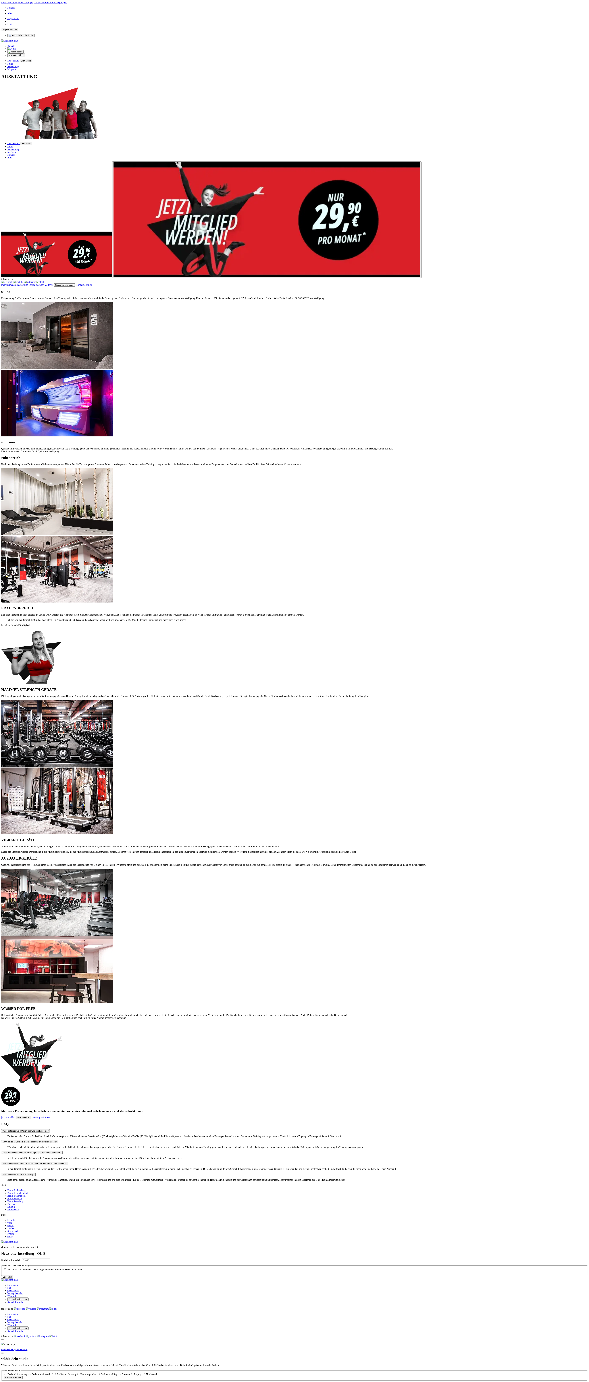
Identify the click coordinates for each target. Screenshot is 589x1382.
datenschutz (22, 285)
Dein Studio (13, 60)
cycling (10, 1233)
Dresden (11, 1204)
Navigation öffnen (16, 55)
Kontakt (11, 7)
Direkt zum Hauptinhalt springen (17, 2)
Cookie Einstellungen (64, 285)
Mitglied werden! (9, 29)
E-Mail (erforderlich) (11, 1260)
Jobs (9, 13)
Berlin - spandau (88, 1374)
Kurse (10, 63)
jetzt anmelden (8, 1117)
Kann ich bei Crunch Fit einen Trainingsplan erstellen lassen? (29, 1142)
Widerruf (49, 285)
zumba (10, 1228)
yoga (9, 1222)
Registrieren (13, 18)
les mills (11, 1220)
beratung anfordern (41, 1117)
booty (10, 1236)
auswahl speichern (13, 1377)
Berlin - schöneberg (67, 1374)
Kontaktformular (84, 285)
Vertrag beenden (36, 285)
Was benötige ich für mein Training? (18, 1174)
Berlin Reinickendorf (17, 1193)
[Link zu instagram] (30, 282)
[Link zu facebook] (7, 282)
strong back (13, 1231)
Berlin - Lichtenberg (18, 1374)
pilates (10, 1225)
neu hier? (14, 1349)
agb (14, 285)
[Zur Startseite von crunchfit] (9, 40)
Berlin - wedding (109, 1374)
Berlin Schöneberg (16, 1195)
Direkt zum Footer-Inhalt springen (50, 2)
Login (10, 24)
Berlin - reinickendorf (42, 1374)
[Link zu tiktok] (40, 282)
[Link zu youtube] (18, 282)
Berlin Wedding (15, 1201)
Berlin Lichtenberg (16, 1190)
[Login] (11, 48)
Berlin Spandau (14, 1198)
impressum (6, 285)
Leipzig (11, 1206)
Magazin (11, 69)
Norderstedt (13, 1209)
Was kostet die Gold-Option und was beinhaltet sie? (25, 1131)
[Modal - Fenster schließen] (2, 1339)
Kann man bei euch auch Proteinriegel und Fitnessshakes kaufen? (31, 1153)
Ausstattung (13, 66)
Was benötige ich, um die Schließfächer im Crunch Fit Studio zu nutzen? (34, 1163)
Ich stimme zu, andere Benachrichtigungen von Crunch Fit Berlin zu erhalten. (44, 1269)
